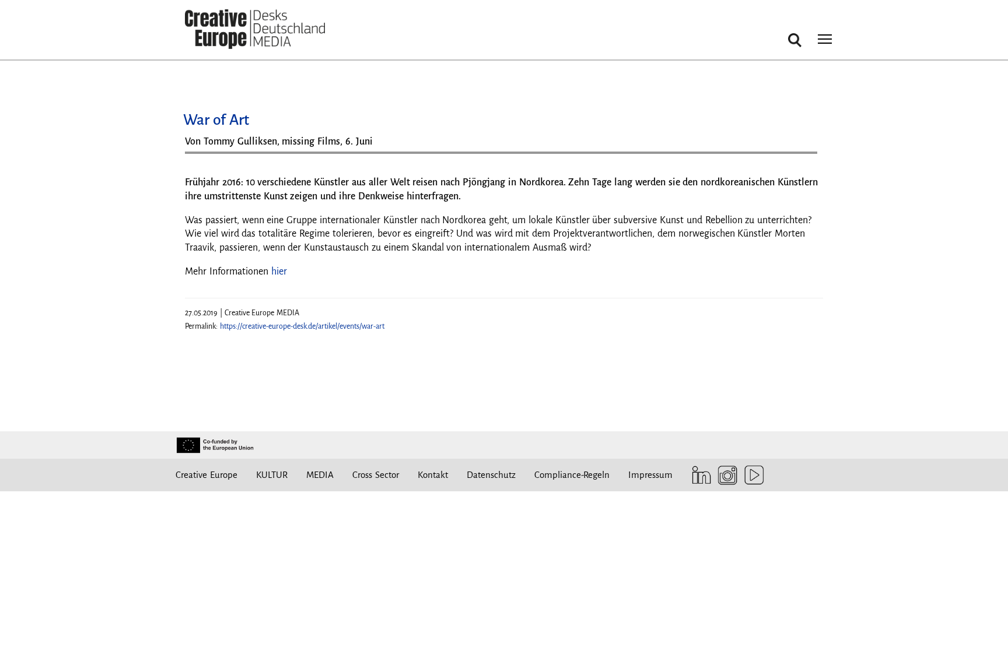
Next (802, 157)
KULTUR (272, 475)
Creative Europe (206, 475)
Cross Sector (375, 475)
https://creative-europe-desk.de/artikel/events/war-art (302, 326)
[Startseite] (255, 29)
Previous (205, 157)
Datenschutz (491, 475)
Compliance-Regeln (572, 475)
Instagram (725, 475)
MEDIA (320, 475)
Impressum (650, 475)
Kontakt (433, 475)
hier (279, 271)
